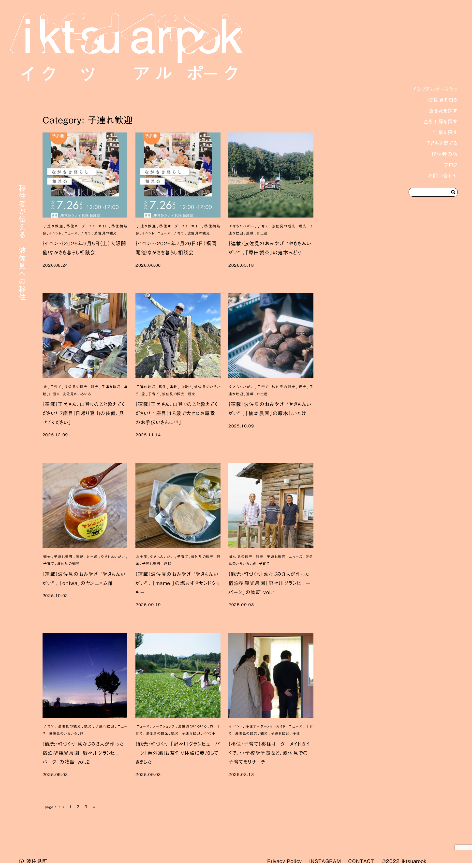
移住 (162, 387)
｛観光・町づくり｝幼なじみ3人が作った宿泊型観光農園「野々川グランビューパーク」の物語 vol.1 (269, 582)
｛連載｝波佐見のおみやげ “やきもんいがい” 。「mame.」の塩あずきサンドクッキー (177, 582)
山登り (54, 394)
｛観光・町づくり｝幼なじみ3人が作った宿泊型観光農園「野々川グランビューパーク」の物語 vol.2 (83, 752)
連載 (250, 233)
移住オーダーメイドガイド (87, 226)
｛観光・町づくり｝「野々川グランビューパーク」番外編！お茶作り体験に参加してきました (177, 752)
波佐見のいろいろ (76, 394)
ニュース (70, 233)
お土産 (262, 233)
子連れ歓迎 (53, 226)
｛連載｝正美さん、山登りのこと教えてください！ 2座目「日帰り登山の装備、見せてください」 (84, 413)
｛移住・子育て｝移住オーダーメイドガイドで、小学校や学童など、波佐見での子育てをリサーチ (269, 752)
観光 (302, 226)
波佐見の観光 (105, 233)
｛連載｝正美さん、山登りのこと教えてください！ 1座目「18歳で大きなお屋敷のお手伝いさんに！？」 (176, 413)
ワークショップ (163, 726)
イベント (55, 233)
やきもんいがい (241, 226)
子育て (85, 233)
